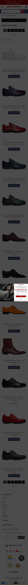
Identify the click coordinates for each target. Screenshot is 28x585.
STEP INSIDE (21, 296)
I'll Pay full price (21, 298)
